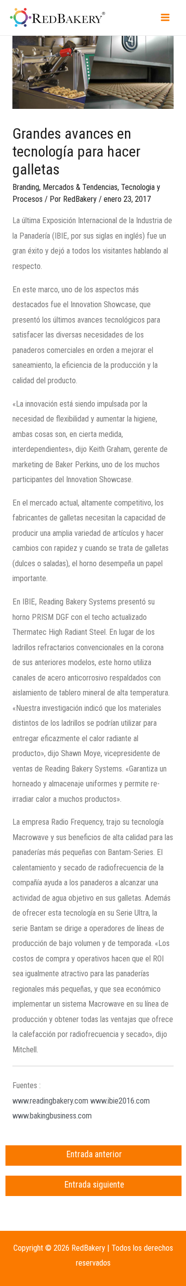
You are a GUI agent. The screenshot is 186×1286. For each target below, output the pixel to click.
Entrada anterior (94, 1154)
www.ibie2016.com (120, 1101)
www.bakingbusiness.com (52, 1115)
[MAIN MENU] (165, 17)
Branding (25, 187)
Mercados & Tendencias (80, 187)
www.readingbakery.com (50, 1101)
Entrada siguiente (94, 1185)
